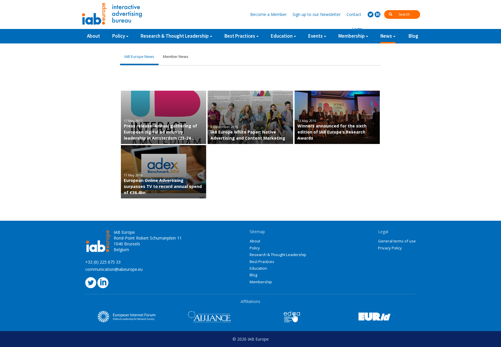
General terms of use (397, 241)
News (386, 36)
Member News (175, 56)
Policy (118, 36)
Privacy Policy (390, 248)
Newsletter (317, 14)
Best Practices (262, 261)
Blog (413, 36)
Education (258, 268)
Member (268, 14)
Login (357, 29)
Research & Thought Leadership (175, 36)
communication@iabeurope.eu (114, 269)
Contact (353, 14)
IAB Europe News (139, 56)
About (93, 36)
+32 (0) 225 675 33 (103, 262)
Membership (261, 281)
